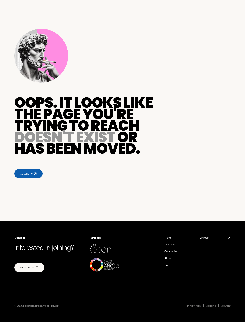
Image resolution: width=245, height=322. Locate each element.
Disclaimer (211, 305)
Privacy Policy (194, 305)
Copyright (226, 305)
